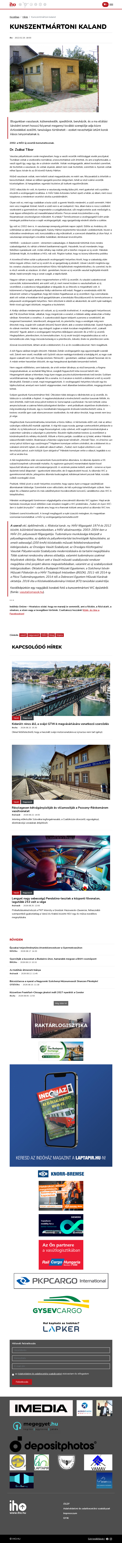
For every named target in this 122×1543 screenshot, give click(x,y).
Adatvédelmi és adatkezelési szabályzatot (40, 1373)
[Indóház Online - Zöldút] (35, 4)
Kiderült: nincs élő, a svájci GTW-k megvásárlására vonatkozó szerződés (60, 724)
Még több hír (61, 1003)
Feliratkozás (22, 1382)
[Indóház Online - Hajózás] (40, 4)
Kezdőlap (14, 17)
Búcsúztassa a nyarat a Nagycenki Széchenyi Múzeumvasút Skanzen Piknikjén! (54, 981)
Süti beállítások (96, 1538)
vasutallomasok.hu (31, 592)
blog (51, 635)
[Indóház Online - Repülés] (25, 4)
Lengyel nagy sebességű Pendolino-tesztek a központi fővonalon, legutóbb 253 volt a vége (56, 900)
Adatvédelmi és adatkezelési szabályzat (86, 1508)
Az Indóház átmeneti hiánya (25, 970)
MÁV (44, 635)
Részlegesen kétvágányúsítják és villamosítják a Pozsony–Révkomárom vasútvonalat (60, 809)
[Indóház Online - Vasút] (20, 4)
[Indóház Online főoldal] (44, 4)
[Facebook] (107, 1538)
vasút (23, 635)
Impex (60, 635)
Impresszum (70, 1513)
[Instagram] (110, 1538)
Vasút (16, 718)
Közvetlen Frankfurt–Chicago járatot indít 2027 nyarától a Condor (47, 992)
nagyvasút (33, 635)
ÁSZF (66, 1503)
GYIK (66, 1518)
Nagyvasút (27, 718)
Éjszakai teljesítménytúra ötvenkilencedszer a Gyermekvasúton (46, 947)
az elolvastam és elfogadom (52, 1373)
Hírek (25, 17)
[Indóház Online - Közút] (31, 4)
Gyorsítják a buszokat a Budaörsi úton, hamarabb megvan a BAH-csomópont (53, 959)
